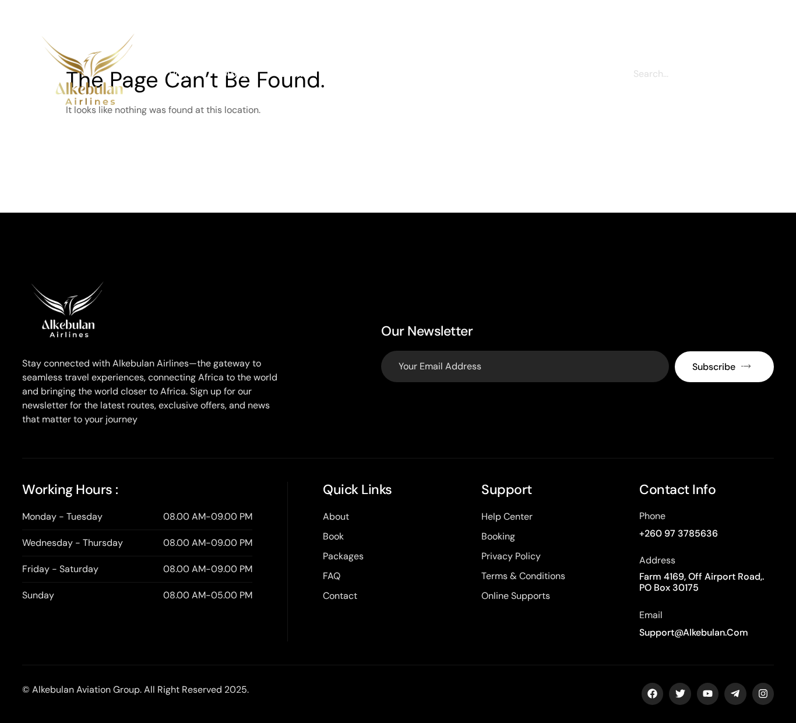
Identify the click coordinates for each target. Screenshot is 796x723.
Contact (568, 74)
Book (291, 74)
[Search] (740, 74)
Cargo (407, 74)
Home (182, 74)
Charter (348, 74)
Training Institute (486, 74)
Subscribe (713, 367)
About (237, 74)
